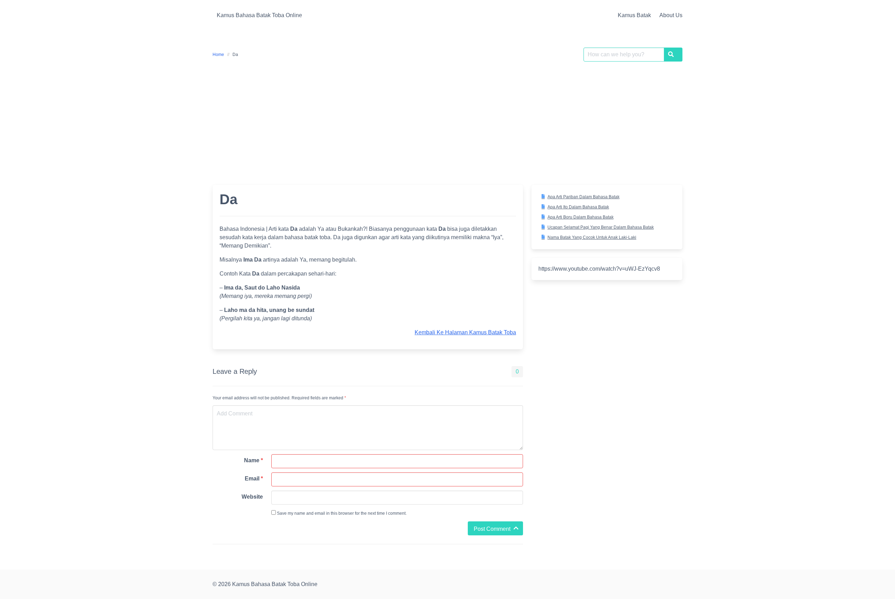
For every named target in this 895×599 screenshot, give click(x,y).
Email (254, 479)
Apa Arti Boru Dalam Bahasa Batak (580, 217)
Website (252, 497)
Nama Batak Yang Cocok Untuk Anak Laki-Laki (591, 237)
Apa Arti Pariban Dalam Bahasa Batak (583, 196)
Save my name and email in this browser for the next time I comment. (341, 513)
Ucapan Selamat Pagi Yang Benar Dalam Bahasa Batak (600, 227)
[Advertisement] (447, 119)
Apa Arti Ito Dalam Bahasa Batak (578, 207)
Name (253, 460)
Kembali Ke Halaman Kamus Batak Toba (465, 332)
